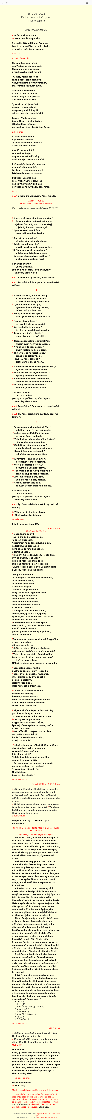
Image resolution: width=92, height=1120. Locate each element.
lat (7, 3)
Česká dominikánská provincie (46, 1117)
